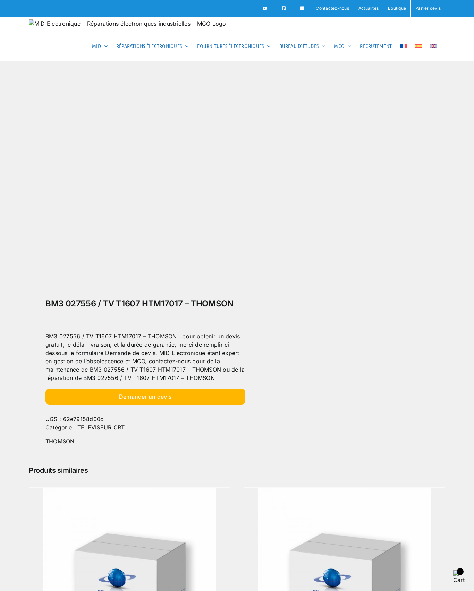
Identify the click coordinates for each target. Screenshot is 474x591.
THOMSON (60, 441)
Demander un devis (145, 396)
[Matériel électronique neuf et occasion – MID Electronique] (129, 181)
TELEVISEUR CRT (101, 427)
